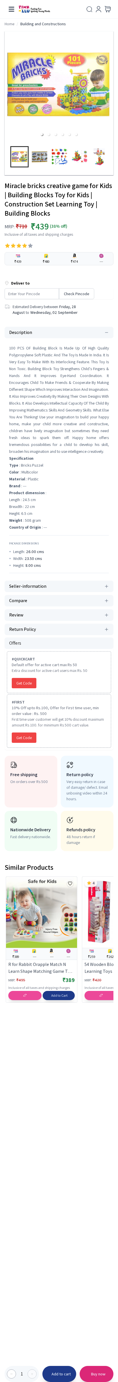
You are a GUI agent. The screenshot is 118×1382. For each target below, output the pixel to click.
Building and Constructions (43, 23)
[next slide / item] (110, 158)
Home (9, 23)
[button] (42, 134)
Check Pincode (76, 293)
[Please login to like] (70, 883)
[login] (98, 9)
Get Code (24, 683)
